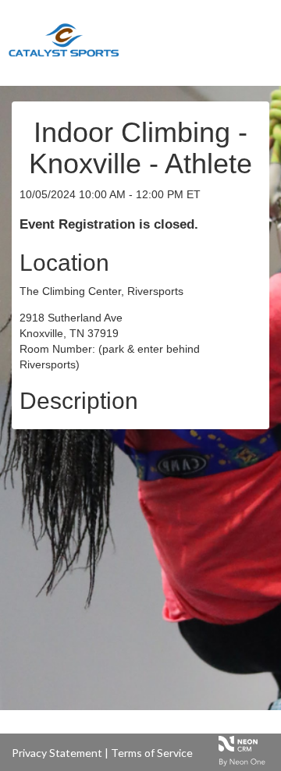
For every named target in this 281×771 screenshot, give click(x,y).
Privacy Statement (57, 752)
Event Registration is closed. (109, 224)
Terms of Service (152, 752)
